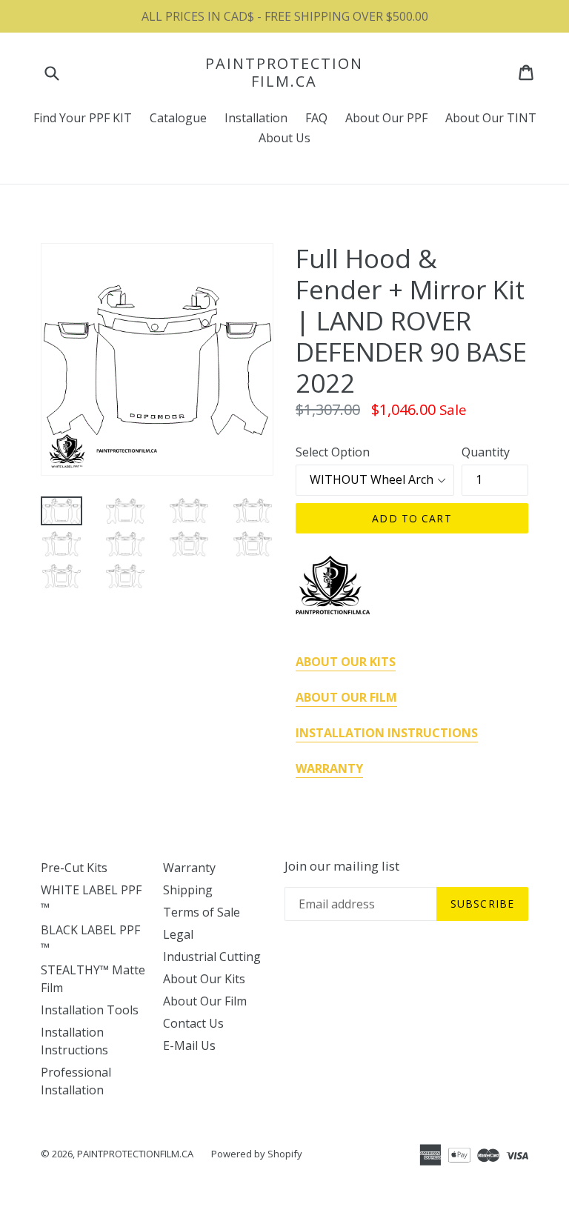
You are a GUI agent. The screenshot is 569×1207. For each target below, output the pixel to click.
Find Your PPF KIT (82, 118)
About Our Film (205, 1001)
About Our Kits (204, 979)
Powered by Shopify (256, 1153)
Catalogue (178, 118)
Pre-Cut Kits (74, 867)
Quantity (486, 452)
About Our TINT (490, 118)
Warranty (189, 867)
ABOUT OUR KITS (346, 662)
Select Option (333, 452)
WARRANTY (329, 768)
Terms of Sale (201, 912)
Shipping (188, 890)
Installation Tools (90, 1010)
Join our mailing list (341, 866)
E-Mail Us (189, 1045)
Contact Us (193, 1023)
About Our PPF (386, 118)
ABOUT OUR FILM (346, 697)
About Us (284, 138)
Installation (255, 118)
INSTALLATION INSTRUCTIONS (387, 733)
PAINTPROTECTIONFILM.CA (284, 72)
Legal (178, 934)
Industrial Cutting (212, 956)
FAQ (316, 118)
